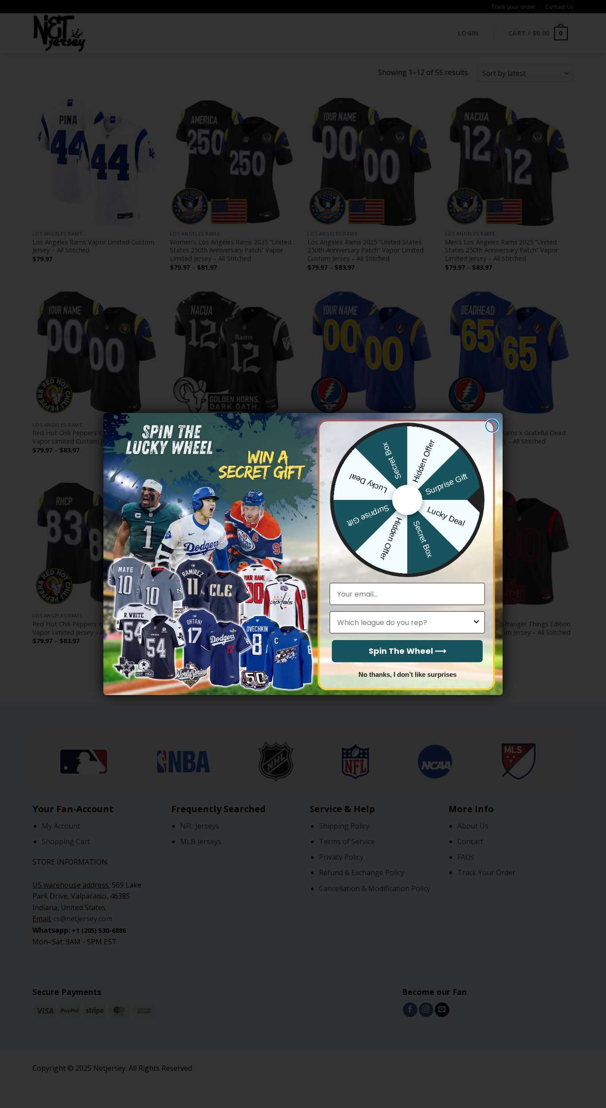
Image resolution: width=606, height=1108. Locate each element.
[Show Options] (476, 622)
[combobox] (404, 622)
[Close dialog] (492, 426)
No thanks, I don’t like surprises (407, 674)
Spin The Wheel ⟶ (407, 650)
